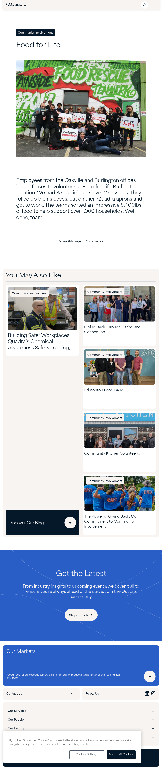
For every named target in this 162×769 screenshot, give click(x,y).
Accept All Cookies (121, 754)
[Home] (16, 5)
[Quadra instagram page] (153, 694)
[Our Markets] (150, 676)
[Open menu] (153, 5)
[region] (72, 747)
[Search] (144, 5)
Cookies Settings (87, 754)
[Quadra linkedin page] (147, 694)
